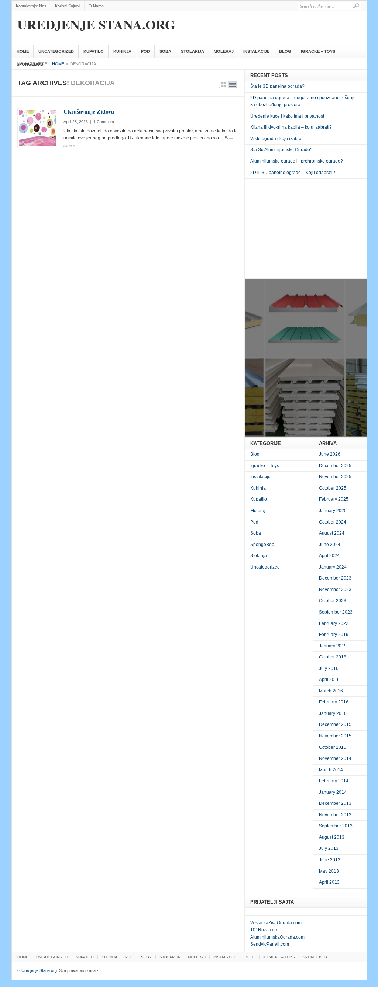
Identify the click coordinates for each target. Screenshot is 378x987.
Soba (165, 51)
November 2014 (335, 758)
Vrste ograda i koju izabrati (277, 138)
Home (23, 51)
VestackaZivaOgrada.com (276, 922)
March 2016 (331, 691)
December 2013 (335, 803)
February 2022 (333, 623)
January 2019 (333, 646)
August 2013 (331, 837)
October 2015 (332, 747)
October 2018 (332, 657)
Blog (285, 51)
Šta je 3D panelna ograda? (277, 86)
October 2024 (332, 522)
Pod (145, 51)
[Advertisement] (305, 229)
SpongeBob (30, 64)
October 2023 (332, 600)
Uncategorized (56, 51)
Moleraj (224, 51)
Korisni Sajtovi (67, 6)
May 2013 (329, 871)
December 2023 (335, 578)
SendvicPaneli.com (269, 944)
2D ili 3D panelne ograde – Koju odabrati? (292, 172)
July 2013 (329, 848)
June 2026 (329, 454)
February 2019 (333, 634)
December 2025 (335, 465)
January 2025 (333, 510)
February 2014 (333, 780)
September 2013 (336, 825)
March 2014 (331, 769)
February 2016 (333, 702)
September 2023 (336, 612)
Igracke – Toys (318, 51)
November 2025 (335, 476)
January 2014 (333, 792)
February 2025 (333, 499)
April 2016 (329, 679)
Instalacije (256, 51)
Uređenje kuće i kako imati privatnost (287, 116)
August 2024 (331, 533)
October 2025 (332, 488)
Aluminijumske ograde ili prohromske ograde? (296, 161)
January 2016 (333, 713)
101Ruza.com (264, 929)
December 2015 (335, 724)
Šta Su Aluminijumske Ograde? (281, 149)
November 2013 (335, 814)
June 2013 (329, 859)
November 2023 (335, 589)
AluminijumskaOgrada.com (277, 937)
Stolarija (192, 51)
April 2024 (329, 555)
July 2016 (329, 668)
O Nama (96, 6)
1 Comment (103, 121)
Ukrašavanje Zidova (88, 111)
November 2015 (335, 735)
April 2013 (329, 882)
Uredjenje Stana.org (96, 24)
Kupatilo (93, 51)
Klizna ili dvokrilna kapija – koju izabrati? (291, 127)
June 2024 (329, 544)
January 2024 (333, 567)
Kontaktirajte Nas (31, 6)
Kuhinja (122, 51)
